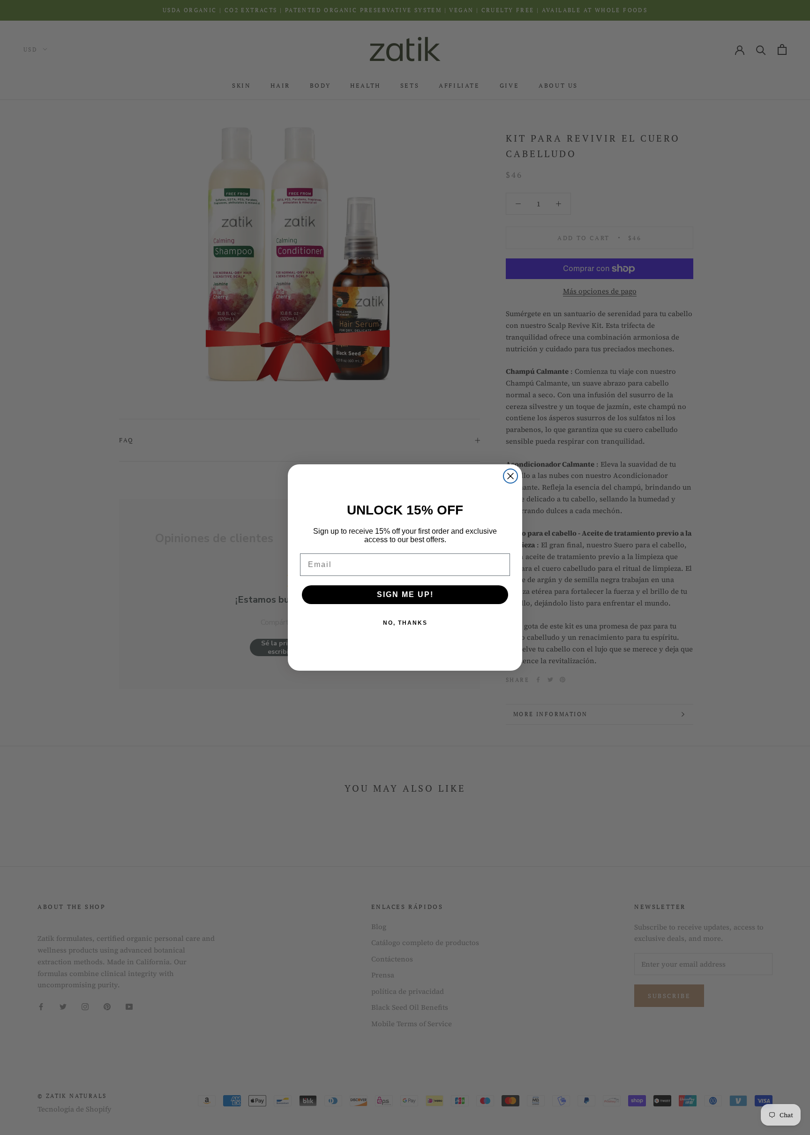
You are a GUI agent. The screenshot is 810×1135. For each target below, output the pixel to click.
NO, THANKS (405, 623)
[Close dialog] (510, 476)
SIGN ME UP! (405, 594)
